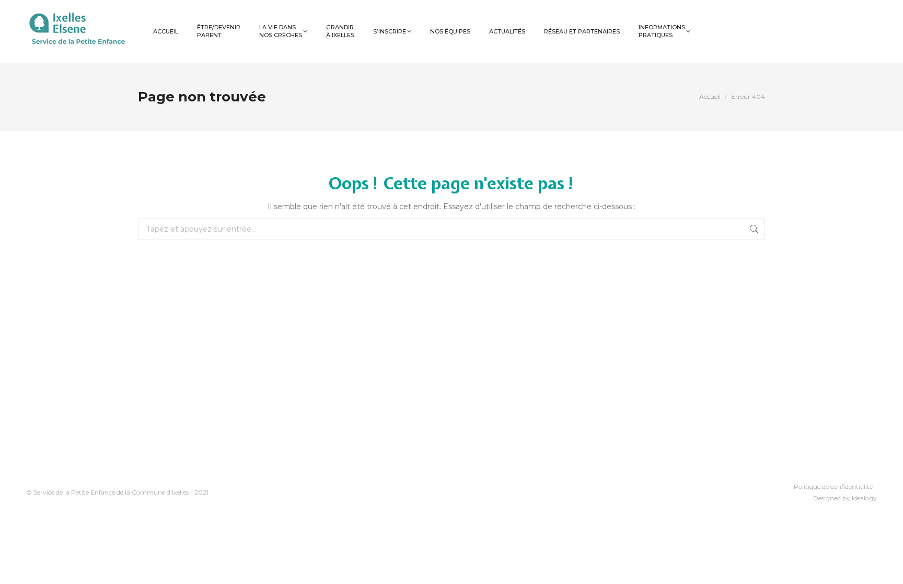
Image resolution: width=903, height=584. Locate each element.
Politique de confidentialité (834, 486)
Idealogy (864, 498)
